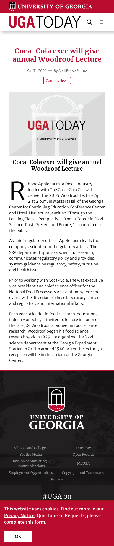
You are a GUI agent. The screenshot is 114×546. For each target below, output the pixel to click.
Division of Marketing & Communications (30, 463)
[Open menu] (101, 22)
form (40, 522)
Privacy (57, 479)
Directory (83, 448)
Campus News (57, 80)
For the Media (31, 454)
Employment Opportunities (31, 473)
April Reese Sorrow (73, 71)
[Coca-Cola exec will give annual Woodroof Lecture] (57, 124)
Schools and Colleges (30, 448)
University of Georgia (57, 408)
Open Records (83, 454)
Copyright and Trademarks (83, 473)
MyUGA (83, 463)
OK (18, 536)
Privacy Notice (19, 515)
